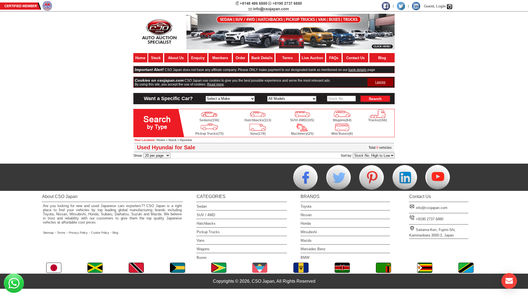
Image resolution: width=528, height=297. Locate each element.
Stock (156, 58)
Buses (202, 257)
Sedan (202, 206)
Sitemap (48, 232)
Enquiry (198, 58)
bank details (357, 70)
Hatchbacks (206, 223)
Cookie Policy (100, 232)
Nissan (306, 215)
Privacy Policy (78, 232)
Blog (382, 58)
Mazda (306, 240)
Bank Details (262, 58)
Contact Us (355, 58)
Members (220, 58)
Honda (306, 223)
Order (240, 58)
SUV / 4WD (206, 215)
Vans (201, 240)
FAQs (333, 58)
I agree (380, 82)
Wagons (203, 249)
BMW (305, 257)
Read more (215, 84)
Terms (287, 58)
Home (140, 58)
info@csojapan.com (431, 208)
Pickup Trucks (208, 232)
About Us (176, 58)
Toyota (306, 206)
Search (375, 99)
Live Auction (312, 58)
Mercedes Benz (313, 249)
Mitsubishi (309, 232)
